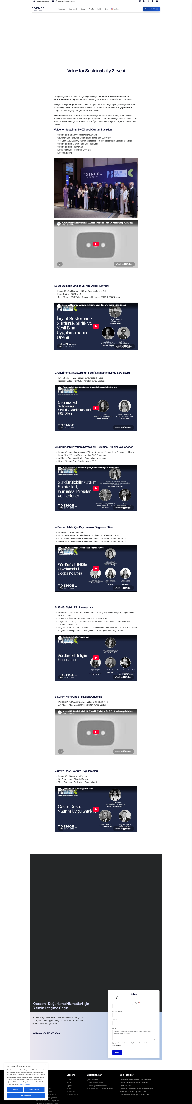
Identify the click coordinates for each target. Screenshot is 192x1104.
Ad (113, 1003)
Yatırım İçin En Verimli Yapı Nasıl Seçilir (133, 1091)
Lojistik (69, 1086)
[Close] (46, 1064)
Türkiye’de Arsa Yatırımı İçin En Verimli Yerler (134, 1094)
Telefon (114, 1020)
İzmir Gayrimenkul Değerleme (46, 1098)
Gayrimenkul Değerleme (44, 1092)
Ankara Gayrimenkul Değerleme (47, 1101)
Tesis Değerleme (42, 1086)
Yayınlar (91, 9)
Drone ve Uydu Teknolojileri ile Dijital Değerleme (135, 1079)
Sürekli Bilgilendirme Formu (97, 1086)
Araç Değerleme (42, 1080)
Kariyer (83, 9)
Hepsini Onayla (26, 1095)
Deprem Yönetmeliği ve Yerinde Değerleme (134, 1082)
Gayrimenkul (71, 1092)
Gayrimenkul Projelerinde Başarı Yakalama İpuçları (136, 1088)
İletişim (99, 9)
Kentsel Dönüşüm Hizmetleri (46, 1095)
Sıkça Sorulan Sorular (95, 1083)
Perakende (70, 1089)
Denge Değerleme (115, 118)
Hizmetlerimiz (72, 9)
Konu (114, 1028)
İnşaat (68, 1083)
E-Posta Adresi (117, 1011)
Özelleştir (15, 1089)
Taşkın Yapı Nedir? (126, 1085)
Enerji (68, 1080)
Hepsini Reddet (34, 1089)
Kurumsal (61, 9)
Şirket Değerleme (42, 1083)
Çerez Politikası (25, 1084)
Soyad (137, 1003)
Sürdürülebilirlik (72, 1095)
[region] (26, 1081)
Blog (106, 9)
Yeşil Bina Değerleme (44, 1089)
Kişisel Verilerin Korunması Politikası (100, 1089)
